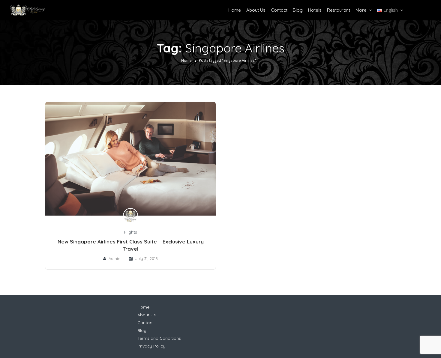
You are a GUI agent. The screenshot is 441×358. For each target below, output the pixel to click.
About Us (256, 10)
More (361, 10)
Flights (130, 232)
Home (234, 10)
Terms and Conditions (159, 338)
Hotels (315, 10)
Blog (298, 10)
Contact (279, 10)
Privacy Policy (151, 346)
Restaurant (338, 10)
